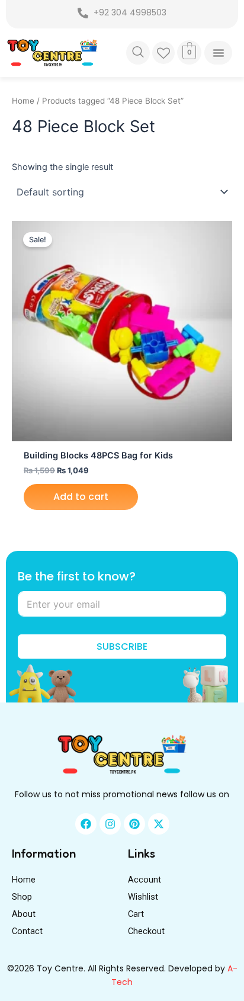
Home (23, 100)
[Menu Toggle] (218, 53)
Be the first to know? (77, 576)
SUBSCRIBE (122, 646)
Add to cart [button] (80, 496)
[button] (138, 53)
